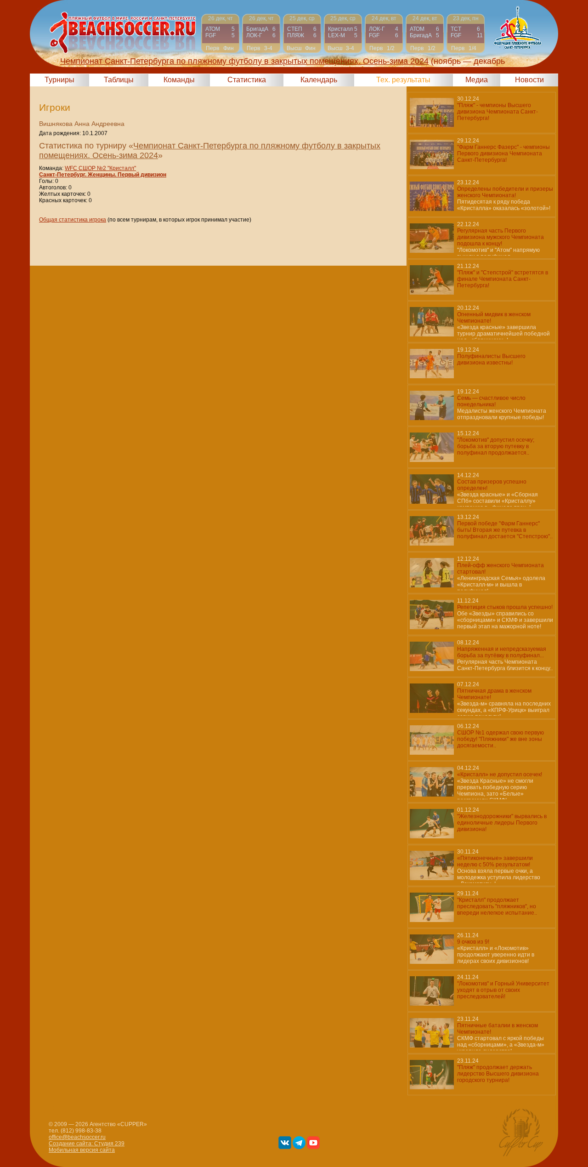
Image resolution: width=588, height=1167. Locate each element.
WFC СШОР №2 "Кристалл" (100, 168)
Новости (529, 80)
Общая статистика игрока (72, 219)
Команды (179, 80)
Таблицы (119, 80)
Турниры (59, 80)
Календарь (318, 80)
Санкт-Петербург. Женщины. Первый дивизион (102, 174)
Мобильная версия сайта (82, 1150)
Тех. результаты (403, 80)
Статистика (246, 80)
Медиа (476, 80)
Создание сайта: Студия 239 (86, 1143)
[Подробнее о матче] (220, 33)
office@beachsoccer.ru (77, 1137)
